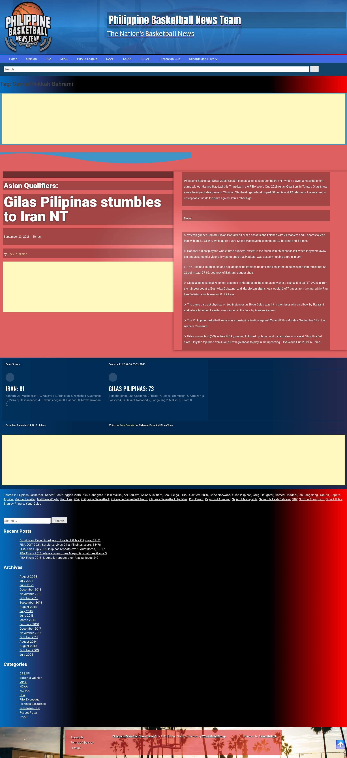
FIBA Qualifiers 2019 (194, 495)
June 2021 (27, 585)
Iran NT (324, 495)
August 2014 (28, 641)
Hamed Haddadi (286, 495)
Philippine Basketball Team (129, 499)
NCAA (127, 59)
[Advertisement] (110, 119)
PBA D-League (87, 59)
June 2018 (27, 615)
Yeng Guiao (33, 503)
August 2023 (28, 576)
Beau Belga (171, 495)
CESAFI (145, 59)
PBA (48, 59)
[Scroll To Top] (340, 739)
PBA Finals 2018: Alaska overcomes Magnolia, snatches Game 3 (63, 553)
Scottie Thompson (311, 499)
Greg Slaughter (263, 495)
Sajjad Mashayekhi (244, 499)
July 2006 (26, 654)
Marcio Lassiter (25, 499)
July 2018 (26, 611)
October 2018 (29, 598)
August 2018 (28, 607)
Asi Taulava (131, 495)
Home (13, 59)
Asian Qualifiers (151, 495)
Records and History (203, 59)
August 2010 (28, 646)
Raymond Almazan (217, 499)
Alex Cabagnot (92, 495)
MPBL (64, 59)
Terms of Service (82, 742)
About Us (76, 737)
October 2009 (29, 650)
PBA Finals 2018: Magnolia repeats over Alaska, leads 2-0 (59, 557)
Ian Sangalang (308, 495)
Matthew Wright (48, 499)
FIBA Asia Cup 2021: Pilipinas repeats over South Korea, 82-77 (62, 549)
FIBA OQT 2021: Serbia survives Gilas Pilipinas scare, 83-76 (60, 544)
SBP (294, 499)
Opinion (31, 59)
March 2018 (28, 620)
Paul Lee (66, 499)
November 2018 (30, 594)
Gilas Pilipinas (241, 495)
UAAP (110, 59)
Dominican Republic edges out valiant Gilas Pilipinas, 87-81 (60, 540)
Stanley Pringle (14, 503)
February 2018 (29, 624)
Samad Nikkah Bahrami (275, 499)
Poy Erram (196, 499)
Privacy (75, 747)
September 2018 (31, 602)
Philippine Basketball (95, 499)
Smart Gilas (334, 499)
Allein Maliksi (113, 495)
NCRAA (25, 691)
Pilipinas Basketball (30, 495)
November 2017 (30, 633)
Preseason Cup (170, 59)
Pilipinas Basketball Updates (168, 499)
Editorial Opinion (31, 678)
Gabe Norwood (220, 495)
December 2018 (30, 589)
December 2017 (30, 628)
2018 (77, 495)
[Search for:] (28, 521)
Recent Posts (54, 495)
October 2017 (29, 637)
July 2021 (26, 581)
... (314, 69)
